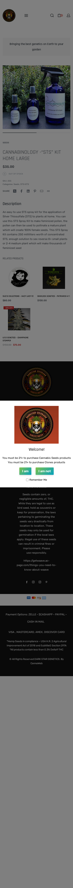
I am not (44, 471)
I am (25, 471)
